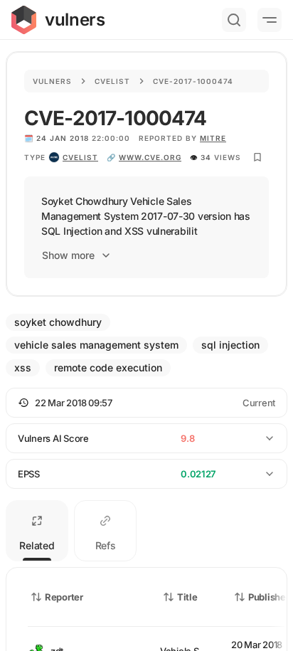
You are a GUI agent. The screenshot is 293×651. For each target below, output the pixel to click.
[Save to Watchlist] (257, 157)
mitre (213, 138)
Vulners (52, 81)
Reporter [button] (64, 597)
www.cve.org (150, 157)
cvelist (80, 157)
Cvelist (112, 81)
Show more (68, 255)
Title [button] (187, 597)
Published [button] (269, 597)
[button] (146, 403)
